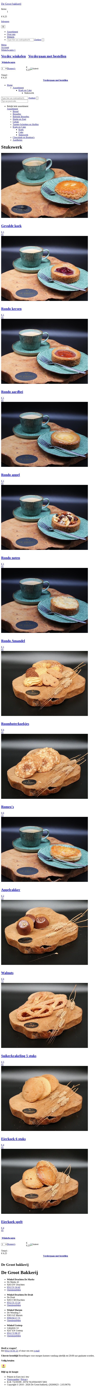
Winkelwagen (8, 50)
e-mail (36, 1351)
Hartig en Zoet (19, 119)
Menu (4, 45)
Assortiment (18, 87)
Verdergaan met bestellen (47, 56)
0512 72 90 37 (13, 1333)
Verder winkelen (13, 56)
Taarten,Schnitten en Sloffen (26, 124)
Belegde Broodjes (21, 116)
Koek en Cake (25, 90)
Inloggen (5, 21)
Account (5, 47)
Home (10, 85)
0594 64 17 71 (13, 1318)
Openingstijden (14, 1290)
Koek (21, 129)
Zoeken (37, 39)
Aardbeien (17, 140)
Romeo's (11, 68)
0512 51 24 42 (13, 1287)
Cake (20, 132)
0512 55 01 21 (11, 1351)
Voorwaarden (13, 1379)
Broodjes (17, 114)
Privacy (24, 1379)
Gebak (16, 122)
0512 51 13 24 (13, 1302)
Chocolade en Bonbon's (24, 137)
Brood (15, 111)
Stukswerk (23, 135)
